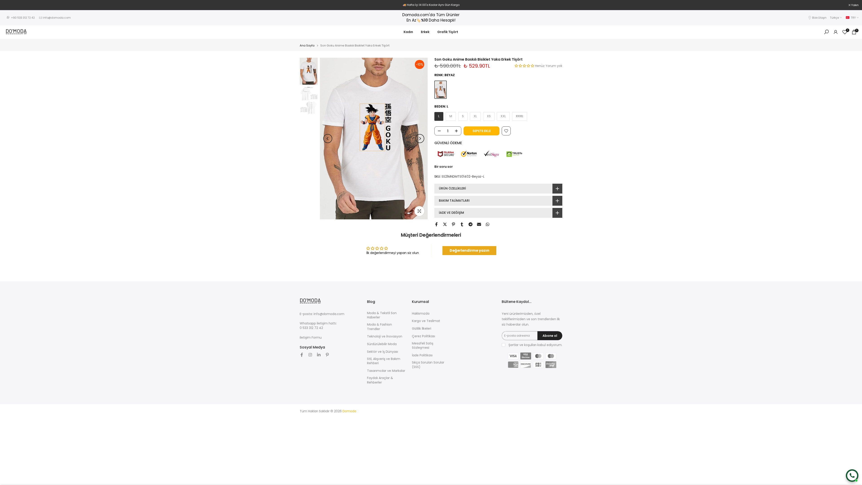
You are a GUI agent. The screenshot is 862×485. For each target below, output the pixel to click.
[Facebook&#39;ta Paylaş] (436, 224)
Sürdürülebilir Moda (382, 344)
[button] (525, 66)
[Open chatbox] (852, 475)
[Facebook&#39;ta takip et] (302, 354)
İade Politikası (422, 355)
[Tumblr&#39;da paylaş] (462, 224)
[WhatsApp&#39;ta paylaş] (488, 224)
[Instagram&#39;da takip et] (310, 354)
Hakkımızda (420, 313)
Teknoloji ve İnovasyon (384, 336)
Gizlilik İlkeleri (421, 328)
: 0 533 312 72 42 (318, 325)
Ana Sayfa (307, 45)
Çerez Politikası (423, 336)
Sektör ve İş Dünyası (382, 352)
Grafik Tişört (447, 32)
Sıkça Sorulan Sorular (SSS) (428, 364)
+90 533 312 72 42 (23, 18)
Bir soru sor (443, 166)
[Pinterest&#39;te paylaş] (453, 224)
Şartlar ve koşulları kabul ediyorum (535, 345)
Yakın (9, 5)
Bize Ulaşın (819, 18)
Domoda (349, 411)
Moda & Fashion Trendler (379, 326)
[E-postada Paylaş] (479, 224)
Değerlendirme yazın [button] (469, 250)
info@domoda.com (57, 18)
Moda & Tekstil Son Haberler (382, 315)
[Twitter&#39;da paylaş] (445, 224)
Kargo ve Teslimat (426, 321)
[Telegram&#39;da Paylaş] (470, 224)
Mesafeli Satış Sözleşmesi (422, 345)
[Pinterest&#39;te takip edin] (327, 354)
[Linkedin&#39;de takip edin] (319, 354)
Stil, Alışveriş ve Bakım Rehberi (383, 361)
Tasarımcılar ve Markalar (386, 371)
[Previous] (327, 138)
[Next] (419, 138)
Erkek (425, 32)
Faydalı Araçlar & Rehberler (380, 380)
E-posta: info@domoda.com (322, 314)
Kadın (408, 32)
